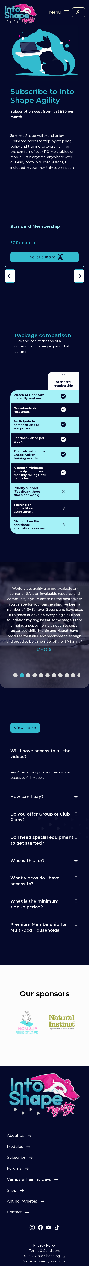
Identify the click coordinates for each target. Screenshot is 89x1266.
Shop (12, 1190)
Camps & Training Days (29, 1179)
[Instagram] (32, 1228)
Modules (15, 1146)
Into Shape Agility (50, 1256)
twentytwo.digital (52, 1261)
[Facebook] (40, 1228)
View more (25, 728)
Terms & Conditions (44, 1251)
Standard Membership (63, 383)
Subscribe (16, 1157)
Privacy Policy (44, 1245)
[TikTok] (56, 1228)
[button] (10, 276)
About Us (15, 1135)
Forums (14, 1168)
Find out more (41, 257)
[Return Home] (44, 1095)
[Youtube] (48, 1228)
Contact (14, 1212)
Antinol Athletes (22, 1201)
